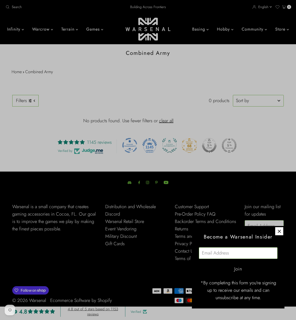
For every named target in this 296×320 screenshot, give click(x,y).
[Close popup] (279, 231)
